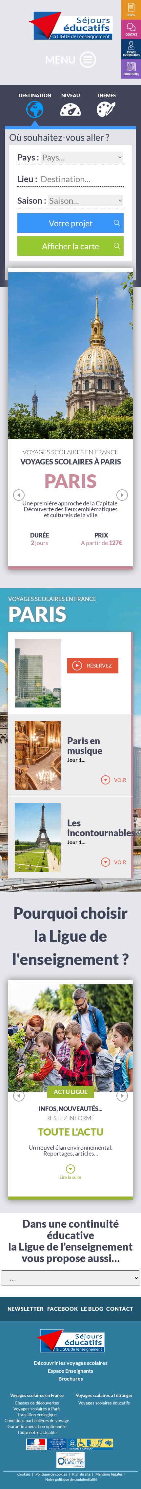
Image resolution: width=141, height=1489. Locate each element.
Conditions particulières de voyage (37, 1420)
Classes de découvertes (37, 1402)
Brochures (70, 1378)
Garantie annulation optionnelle (37, 1426)
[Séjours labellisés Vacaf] (90, 1444)
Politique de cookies (51, 1474)
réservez (99, 665)
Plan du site (81, 1474)
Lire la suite (70, 1177)
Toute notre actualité (37, 1432)
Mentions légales (109, 1474)
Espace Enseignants (70, 1370)
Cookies (23, 1474)
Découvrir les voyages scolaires (71, 1363)
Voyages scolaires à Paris (37, 1408)
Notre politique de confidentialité (71, 1479)
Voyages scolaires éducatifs (104, 1402)
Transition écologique (37, 1414)
